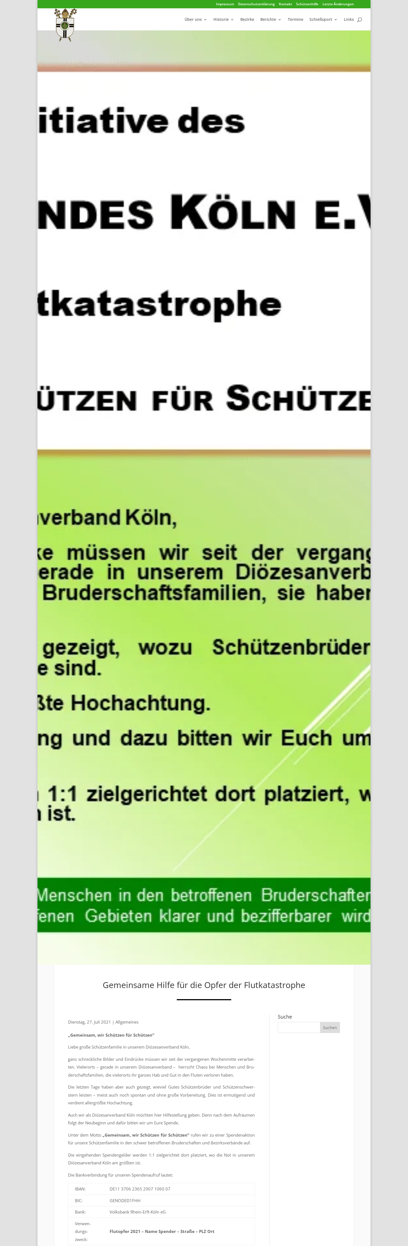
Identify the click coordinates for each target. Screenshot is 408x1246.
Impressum (225, 4)
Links (349, 19)
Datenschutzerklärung (256, 4)
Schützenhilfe (307, 4)
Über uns (193, 19)
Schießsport (320, 19)
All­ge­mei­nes (126, 1022)
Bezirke (247, 19)
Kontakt (285, 4)
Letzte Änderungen (338, 4)
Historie (221, 19)
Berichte (268, 19)
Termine (295, 19)
